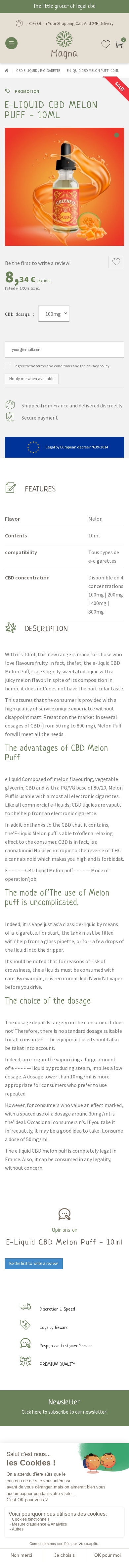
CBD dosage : (19, 314)
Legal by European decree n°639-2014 (77, 447)
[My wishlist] (106, 47)
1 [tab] (116, 135)
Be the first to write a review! (37, 263)
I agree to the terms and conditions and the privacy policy (61, 365)
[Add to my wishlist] (116, 262)
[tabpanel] (64, 187)
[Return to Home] (6, 70)
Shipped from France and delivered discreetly (72, 405)
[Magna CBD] (64, 45)
